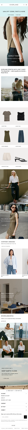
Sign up (3, 398)
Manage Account (5, 395)
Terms (14, 421)
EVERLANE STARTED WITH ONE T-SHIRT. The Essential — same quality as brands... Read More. (14, 71)
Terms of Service (24, 428)
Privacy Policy (8, 421)
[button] (26, 4)
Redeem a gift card (6, 400)
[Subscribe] (25, 417)
